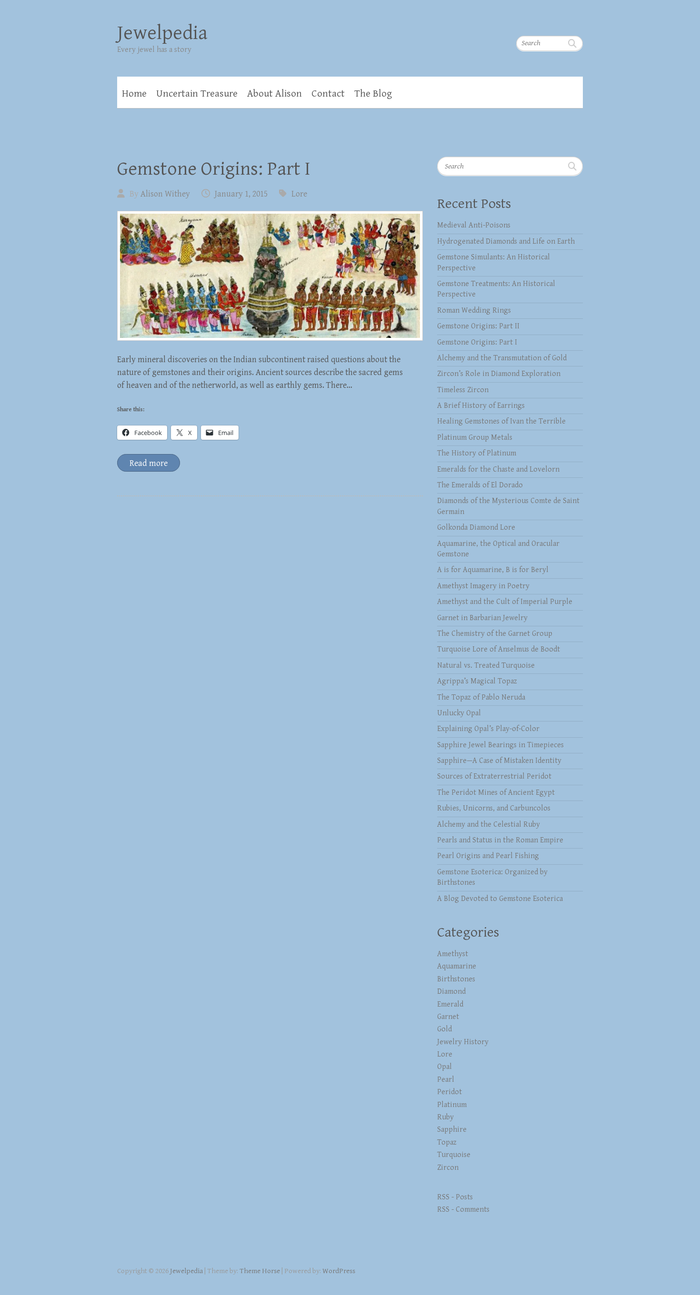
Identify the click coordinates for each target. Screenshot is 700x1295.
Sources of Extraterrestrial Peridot (494, 776)
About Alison (274, 93)
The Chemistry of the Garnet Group (494, 633)
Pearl (445, 1079)
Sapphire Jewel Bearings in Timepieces (500, 745)
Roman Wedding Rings (474, 310)
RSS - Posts (455, 1197)
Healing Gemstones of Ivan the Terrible (501, 421)
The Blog (373, 93)
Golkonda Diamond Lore (476, 527)
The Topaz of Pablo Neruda (481, 697)
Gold (444, 1029)
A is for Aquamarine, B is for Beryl (493, 569)
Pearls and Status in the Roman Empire (500, 840)
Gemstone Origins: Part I (213, 169)
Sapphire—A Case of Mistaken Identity (499, 760)
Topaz (447, 1142)
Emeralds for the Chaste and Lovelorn (498, 469)
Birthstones (456, 979)
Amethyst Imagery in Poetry (483, 586)
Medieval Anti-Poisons (473, 225)
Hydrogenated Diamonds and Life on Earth (506, 241)
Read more (149, 463)
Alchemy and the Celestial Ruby (488, 824)
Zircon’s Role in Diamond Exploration (498, 373)
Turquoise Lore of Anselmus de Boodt (498, 649)
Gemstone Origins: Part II (478, 326)
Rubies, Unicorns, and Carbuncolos (493, 808)
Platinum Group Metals (474, 437)
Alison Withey (165, 194)
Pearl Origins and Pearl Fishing (488, 855)
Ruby (445, 1117)
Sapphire (452, 1129)
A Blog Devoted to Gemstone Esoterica (500, 898)
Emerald (450, 1004)
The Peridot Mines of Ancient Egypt (496, 792)
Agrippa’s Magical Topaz (477, 681)
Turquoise (453, 1154)
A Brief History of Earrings (481, 405)
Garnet (448, 1016)
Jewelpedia (162, 33)
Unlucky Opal (459, 713)
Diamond (451, 991)
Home (134, 93)
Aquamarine (456, 966)
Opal (444, 1066)
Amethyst (452, 954)
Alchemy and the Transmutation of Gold (502, 358)
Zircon (448, 1167)
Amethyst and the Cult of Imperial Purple (504, 601)
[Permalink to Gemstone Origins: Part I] (270, 276)
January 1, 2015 (241, 194)
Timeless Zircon (463, 390)
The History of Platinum (476, 453)
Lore (299, 194)
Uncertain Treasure (197, 93)
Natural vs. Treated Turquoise (486, 665)
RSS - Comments (463, 1209)
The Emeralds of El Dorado (480, 485)
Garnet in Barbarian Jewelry (482, 618)
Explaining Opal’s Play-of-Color (488, 728)
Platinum (452, 1104)
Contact (328, 93)
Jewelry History (463, 1042)
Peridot (449, 1092)
